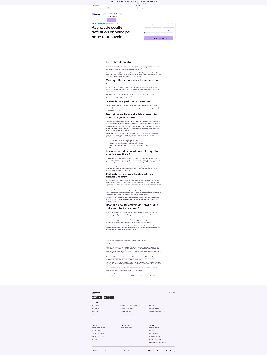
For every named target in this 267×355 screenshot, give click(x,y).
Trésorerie (147, 25)
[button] (170, 30)
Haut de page (172, 292)
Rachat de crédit (96, 320)
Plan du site (126, 350)
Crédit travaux (95, 311)
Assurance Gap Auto (154, 314)
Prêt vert (94, 317)
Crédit (111, 11)
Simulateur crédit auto (125, 311)
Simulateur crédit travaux (126, 314)
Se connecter (111, 20)
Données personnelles (154, 336)
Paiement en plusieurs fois (98, 327)
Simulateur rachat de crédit (127, 317)
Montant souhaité (148, 30)
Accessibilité (152, 330)
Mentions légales (153, 333)
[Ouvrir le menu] (104, 14)
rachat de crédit (122, 165)
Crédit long (94, 339)
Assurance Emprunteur (154, 308)
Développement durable (126, 327)
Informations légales (154, 327)
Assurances (112, 16)
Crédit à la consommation (98, 305)
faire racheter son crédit (148, 189)
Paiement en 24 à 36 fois (98, 336)
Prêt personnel (95, 308)
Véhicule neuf (157, 25)
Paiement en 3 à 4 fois (97, 330)
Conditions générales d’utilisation (157, 342)
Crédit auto (94, 314)
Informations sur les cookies (156, 339)
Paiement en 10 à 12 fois (98, 333)
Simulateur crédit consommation (128, 305)
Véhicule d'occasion (169, 25)
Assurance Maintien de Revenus (157, 311)
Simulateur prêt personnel (126, 308)
